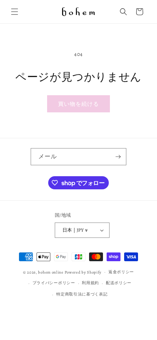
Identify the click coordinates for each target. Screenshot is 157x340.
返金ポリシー (121, 272)
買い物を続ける (78, 104)
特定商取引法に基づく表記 (81, 294)
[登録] (118, 156)
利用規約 (90, 283)
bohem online (50, 272)
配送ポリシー (118, 283)
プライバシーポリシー (53, 283)
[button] (15, 12)
